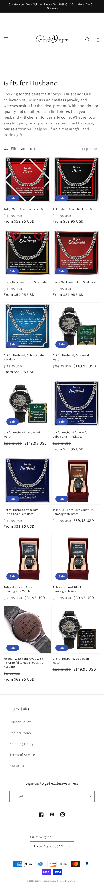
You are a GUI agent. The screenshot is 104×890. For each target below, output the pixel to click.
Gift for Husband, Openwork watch (22, 434)
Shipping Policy (22, 744)
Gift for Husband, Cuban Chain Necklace (24, 357)
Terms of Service (22, 754)
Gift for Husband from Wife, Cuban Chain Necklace (70, 434)
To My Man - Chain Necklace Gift (25, 209)
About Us (17, 766)
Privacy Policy (20, 722)
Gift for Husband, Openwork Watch (71, 357)
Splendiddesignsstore (45, 880)
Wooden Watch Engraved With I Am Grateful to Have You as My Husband (24, 663)
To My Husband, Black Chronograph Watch (18, 589)
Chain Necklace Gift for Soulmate (25, 282)
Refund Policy (20, 733)
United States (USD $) (49, 846)
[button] (6, 39)
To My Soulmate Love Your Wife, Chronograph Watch (73, 512)
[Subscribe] (89, 796)
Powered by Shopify (67, 880)
